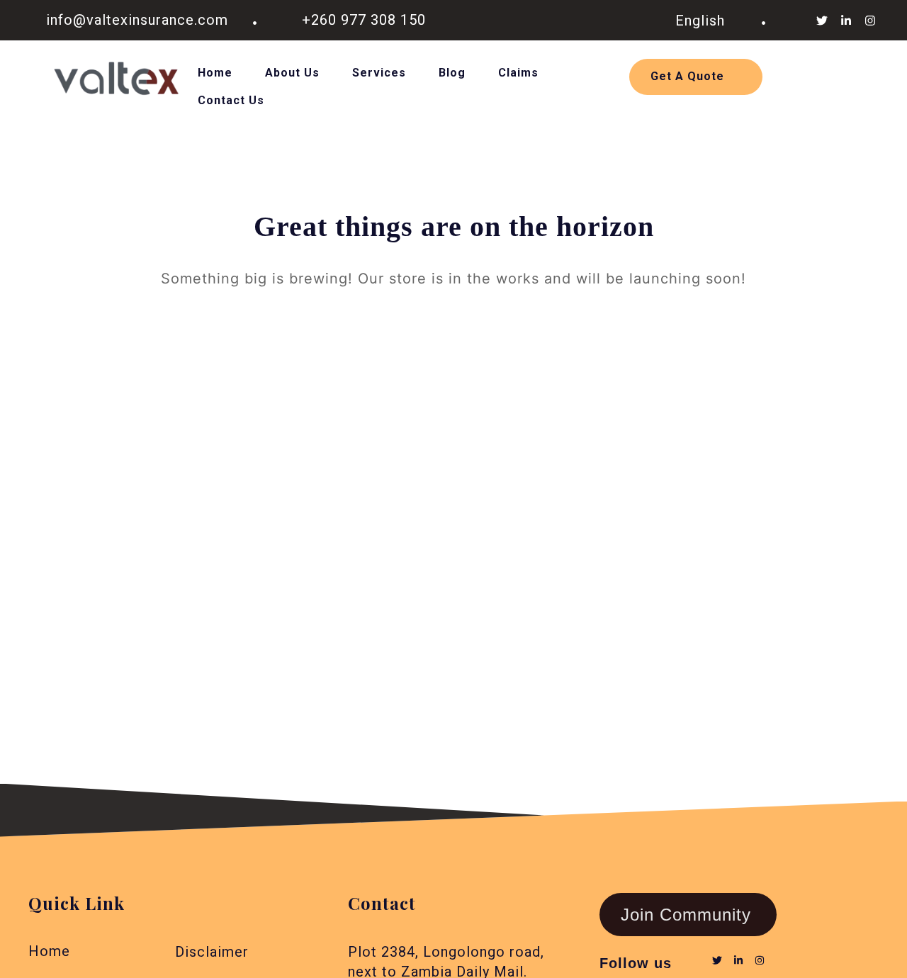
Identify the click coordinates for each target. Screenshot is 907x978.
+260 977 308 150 (364, 19)
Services (379, 72)
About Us (292, 72)
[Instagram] (870, 20)
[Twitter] (822, 20)
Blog (452, 72)
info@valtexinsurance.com (137, 19)
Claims (518, 72)
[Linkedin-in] (846, 20)
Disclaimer (212, 951)
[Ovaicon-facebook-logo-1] (798, 20)
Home (215, 72)
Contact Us (231, 100)
